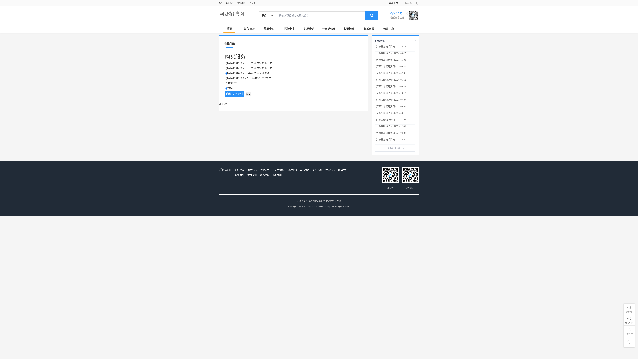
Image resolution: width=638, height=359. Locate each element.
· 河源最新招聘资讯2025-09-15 (390, 113)
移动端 (408, 3)
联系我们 (277, 175)
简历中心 (269, 28)
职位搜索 (249, 28)
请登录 (252, 3)
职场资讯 (309, 28)
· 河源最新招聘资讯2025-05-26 (390, 66)
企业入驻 (317, 170)
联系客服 (369, 28)
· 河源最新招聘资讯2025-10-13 (390, 93)
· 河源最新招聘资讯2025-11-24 (390, 120)
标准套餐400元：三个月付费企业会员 (250, 68)
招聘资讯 (292, 170)
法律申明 (342, 170)
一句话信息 (329, 28)
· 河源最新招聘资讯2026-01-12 (390, 80)
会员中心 (388, 28)
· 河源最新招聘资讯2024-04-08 (390, 133)
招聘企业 (289, 28)
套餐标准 (239, 175)
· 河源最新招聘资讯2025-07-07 (390, 73)
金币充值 (252, 175)
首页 (229, 28)
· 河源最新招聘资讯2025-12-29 (390, 139)
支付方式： (232, 83)
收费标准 (349, 28)
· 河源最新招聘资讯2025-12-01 (390, 126)
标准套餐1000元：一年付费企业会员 (249, 78)
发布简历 (305, 170)
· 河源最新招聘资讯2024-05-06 (390, 106)
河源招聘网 (231, 14)
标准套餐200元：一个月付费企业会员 (250, 63)
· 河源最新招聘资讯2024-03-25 (390, 53)
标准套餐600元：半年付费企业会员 (248, 73)
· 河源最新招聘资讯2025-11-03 (390, 60)
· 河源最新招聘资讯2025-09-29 (390, 86)
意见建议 (264, 175)
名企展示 (264, 170)
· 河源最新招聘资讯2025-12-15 (390, 46)
